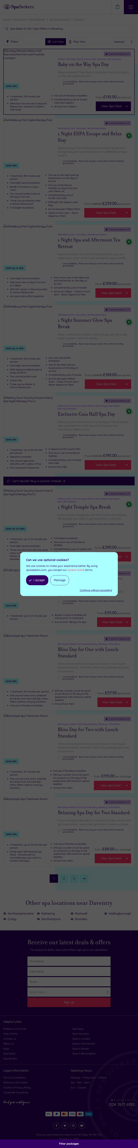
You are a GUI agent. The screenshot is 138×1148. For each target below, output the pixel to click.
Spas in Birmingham (84, 1053)
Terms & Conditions (14, 1077)
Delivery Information (15, 1082)
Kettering (48, 913)
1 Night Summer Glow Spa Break (85, 323)
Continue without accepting (96, 590)
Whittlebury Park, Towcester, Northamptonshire (82, 128)
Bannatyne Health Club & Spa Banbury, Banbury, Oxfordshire (89, 644)
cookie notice (75, 570)
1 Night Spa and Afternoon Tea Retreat (89, 243)
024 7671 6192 (122, 1104)
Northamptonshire (59, 19)
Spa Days (78, 1028)
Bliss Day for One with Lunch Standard (88, 652)
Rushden (81, 919)
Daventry (79, 19)
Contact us (9, 1038)
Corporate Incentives (15, 1092)
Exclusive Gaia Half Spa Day (86, 414)
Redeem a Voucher (14, 1028)
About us (8, 1043)
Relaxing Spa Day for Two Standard (94, 813)
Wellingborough (120, 913)
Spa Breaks (10, 1058)
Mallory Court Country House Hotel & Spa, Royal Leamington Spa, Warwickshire (89, 407)
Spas (6, 1048)
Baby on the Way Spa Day (83, 64)
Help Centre (10, 1033)
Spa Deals (19, 19)
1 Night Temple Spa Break (84, 507)
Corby (12, 919)
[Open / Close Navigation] (131, 7)
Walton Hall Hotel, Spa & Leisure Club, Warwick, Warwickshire (89, 59)
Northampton (51, 919)
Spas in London (81, 1038)
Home (6, 19)
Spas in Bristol (80, 1048)
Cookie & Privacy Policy (17, 1087)
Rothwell (81, 913)
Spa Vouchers (80, 1033)
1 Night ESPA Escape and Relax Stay (90, 137)
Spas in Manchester (83, 1043)
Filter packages (69, 1143)
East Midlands (37, 19)
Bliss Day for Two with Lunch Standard (88, 732)
